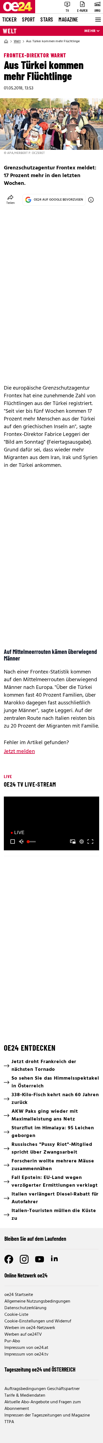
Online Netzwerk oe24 (26, 1275)
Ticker (9, 19)
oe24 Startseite (18, 1294)
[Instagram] (24, 1259)
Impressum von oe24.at (26, 1347)
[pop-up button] (81, 841)
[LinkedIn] (55, 1259)
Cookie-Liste (16, 1314)
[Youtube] (39, 1259)
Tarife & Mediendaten (24, 1395)
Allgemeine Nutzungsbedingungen (37, 1301)
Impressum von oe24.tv (26, 1354)
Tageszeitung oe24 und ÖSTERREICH (40, 1369)
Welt (10, 31)
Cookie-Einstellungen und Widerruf (37, 1321)
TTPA (9, 1422)
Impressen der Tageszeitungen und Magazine (47, 1415)
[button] (12, 841)
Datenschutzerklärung (25, 1308)
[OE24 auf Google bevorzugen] (91, 199)
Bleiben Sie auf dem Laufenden (35, 1238)
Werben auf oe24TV (23, 1334)
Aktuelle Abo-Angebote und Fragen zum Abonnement (42, 1405)
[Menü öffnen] (97, 19)
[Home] (6, 41)
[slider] (32, 841)
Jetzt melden (19, 751)
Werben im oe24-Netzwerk (29, 1328)
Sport (28, 19)
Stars (46, 19)
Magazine (68, 19)
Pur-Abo (12, 1341)
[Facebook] (8, 1259)
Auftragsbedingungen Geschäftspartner (42, 1389)
